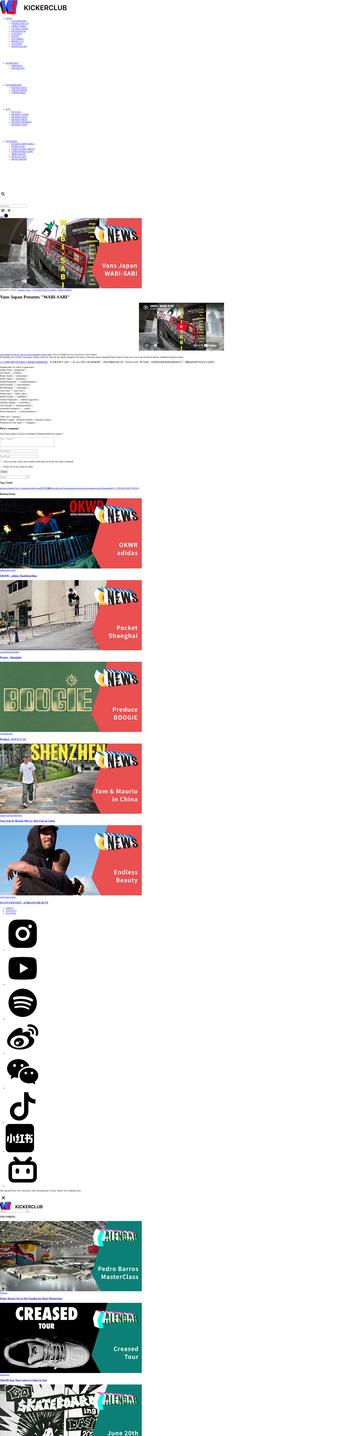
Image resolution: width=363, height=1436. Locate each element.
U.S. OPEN (117, 488)
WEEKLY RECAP (20, 23)
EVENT (15, 36)
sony (6, 488)
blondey (11, 488)
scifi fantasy (5, 897)
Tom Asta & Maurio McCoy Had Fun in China (27, 820)
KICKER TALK (19, 87)
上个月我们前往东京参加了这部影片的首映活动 (24, 362)
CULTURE (16, 44)
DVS (136, 488)
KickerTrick (61, 488)
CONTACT (11, 910)
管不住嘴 (45, 488)
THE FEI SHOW (19, 90)
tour (7, 1375)
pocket (3, 652)
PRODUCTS (17, 41)
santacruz (4, 815)
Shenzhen (12, 815)
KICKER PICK (18, 31)
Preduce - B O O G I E (13, 739)
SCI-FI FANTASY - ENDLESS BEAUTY (24, 902)
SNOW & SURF (19, 46)
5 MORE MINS (18, 92)
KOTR (131, 488)
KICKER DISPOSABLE (23, 144)
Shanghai (10, 652)
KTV (8, 109)
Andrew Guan (24, 290)
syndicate (80, 488)
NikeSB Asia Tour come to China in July (23, 1380)
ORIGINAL (17, 66)
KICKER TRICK (19, 119)
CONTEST (16, 34)
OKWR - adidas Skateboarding (18, 575)
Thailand (4, 734)
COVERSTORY (19, 21)
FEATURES (11, 141)
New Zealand (21, 488)
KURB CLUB (18, 146)
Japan (8, 570)
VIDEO (68, 290)
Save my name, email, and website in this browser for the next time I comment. (38, 461)
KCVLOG (16, 112)
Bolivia (53, 488)
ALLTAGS (11, 913)
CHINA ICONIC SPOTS (23, 149)
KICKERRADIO (14, 85)
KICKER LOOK (19, 117)
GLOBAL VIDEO (20, 28)
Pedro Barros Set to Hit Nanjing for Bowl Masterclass (31, 1298)
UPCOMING (17, 39)
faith (110, 488)
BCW (125, 488)
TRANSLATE (18, 68)
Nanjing (3, 1293)
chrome (104, 488)
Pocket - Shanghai (10, 657)
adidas (3, 570)
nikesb (3, 1375)
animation (71, 488)
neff (99, 488)
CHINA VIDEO (18, 26)
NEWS (9, 18)
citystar (37, 488)
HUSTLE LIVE (18, 156)
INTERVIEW (12, 63)
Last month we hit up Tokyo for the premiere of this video (26, 354)
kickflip (31, 488)
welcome (88, 488)
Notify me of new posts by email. (18, 466)
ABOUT (10, 908)
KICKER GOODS (20, 114)
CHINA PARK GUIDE (22, 151)
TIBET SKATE (18, 154)
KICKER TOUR (19, 124)
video (13, 570)
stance (95, 488)
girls (2, 488)
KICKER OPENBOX (21, 122)
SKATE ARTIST (19, 159)
